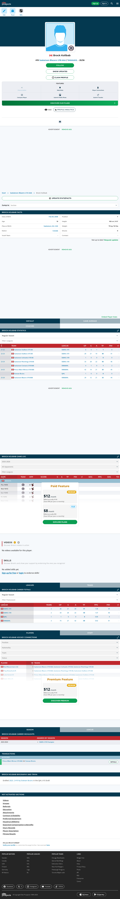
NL (28, 873)
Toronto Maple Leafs (58, 873)
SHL (28, 864)
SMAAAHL (72, 60)
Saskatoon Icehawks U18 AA (24, 358)
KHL (28, 861)
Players (30, 633)
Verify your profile (9, 845)
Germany (5, 870)
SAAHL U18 (65, 358)
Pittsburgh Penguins (58, 870)
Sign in (104, 3)
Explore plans (60, 522)
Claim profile (61, 77)
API (78, 873)
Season (30, 730)
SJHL (63, 374)
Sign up (95, 3)
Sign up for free (9, 573)
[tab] (30, 321)
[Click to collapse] (118, 331)
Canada (55, 231)
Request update (111, 240)
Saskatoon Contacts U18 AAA (24, 366)
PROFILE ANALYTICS (65, 110)
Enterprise (80, 878)
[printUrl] (60, 122)
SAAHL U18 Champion (46, 742)
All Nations (5, 873)
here (48, 845)
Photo (79, 870)
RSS (78, 875)
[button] (60, 65)
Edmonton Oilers (57, 864)
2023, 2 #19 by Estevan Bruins (21, 780)
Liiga (28, 870)
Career (79, 881)
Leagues (30, 585)
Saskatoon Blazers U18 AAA (52, 60)
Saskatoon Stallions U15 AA (23, 350)
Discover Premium (60, 701)
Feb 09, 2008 (53, 217)
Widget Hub (80, 858)
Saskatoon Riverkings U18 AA (24, 362)
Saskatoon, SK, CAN (51, 226)
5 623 (49, 110)
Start (4, 193)
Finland (4, 867)
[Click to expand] (118, 637)
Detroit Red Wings (57, 861)
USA (3, 864)
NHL (28, 858)
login (21, 573)
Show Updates (60, 71)
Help (78, 864)
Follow (60, 65)
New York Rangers (57, 867)
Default (30, 321)
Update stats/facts (61, 198)
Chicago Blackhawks (58, 858)
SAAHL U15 (65, 350)
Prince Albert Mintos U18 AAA (24, 370)
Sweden (4, 858)
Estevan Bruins (19, 374)
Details (113, 762)
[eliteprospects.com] (6, 3)
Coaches (30, 326)
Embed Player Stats (109, 317)
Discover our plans (60, 103)
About (79, 861)
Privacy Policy (81, 867)
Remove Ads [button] (67, 129)
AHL (28, 867)
